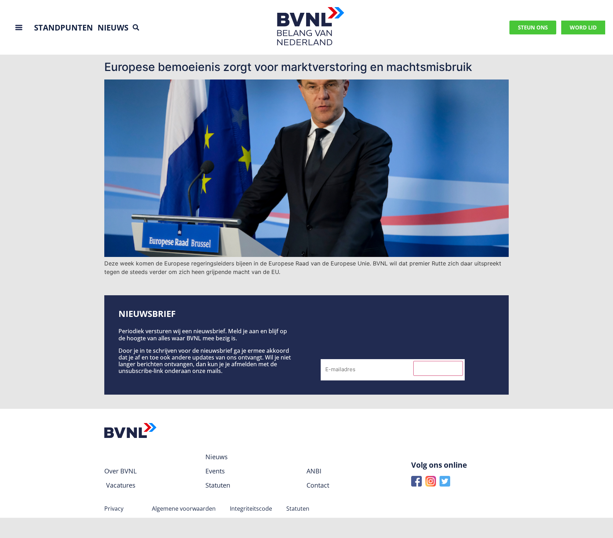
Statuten (297, 508)
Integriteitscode (251, 508)
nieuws (113, 27)
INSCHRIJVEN (438, 368)
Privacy (113, 508)
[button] (136, 27)
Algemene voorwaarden (184, 508)
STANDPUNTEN (63, 27)
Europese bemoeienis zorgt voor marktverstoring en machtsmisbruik (288, 67)
